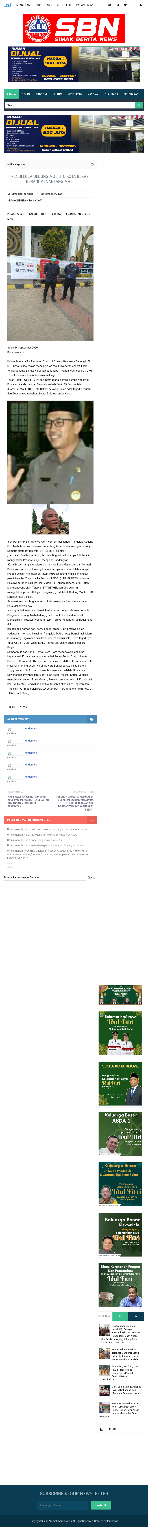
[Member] (140, 5)
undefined (31, 728)
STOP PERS (64, 5)
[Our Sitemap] (109, 5)
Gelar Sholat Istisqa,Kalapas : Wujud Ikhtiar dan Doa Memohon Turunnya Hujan (126, 1390)
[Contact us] (117, 5)
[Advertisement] (120, 1456)
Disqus (91, 877)
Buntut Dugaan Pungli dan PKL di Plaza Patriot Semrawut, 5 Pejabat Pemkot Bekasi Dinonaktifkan (119, 1373)
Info (7, 4)
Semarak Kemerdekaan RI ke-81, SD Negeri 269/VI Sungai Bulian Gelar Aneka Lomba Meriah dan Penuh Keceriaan (119, 1410)
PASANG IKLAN (84, 5)
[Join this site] (133, 5)
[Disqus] (50, 929)
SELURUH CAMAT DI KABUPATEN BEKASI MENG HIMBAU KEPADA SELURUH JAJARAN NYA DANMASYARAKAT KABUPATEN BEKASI (74, 803)
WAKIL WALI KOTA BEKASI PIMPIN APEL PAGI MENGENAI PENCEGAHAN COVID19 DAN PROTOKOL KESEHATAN (28, 801)
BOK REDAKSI (44, 5)
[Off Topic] (125, 5)
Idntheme (112, 1521)
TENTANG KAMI (22, 5)
